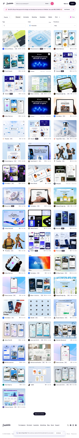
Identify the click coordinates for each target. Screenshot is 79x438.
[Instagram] (73, 425)
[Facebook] (70, 425)
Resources (74, 433)
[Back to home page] (9, 3)
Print (56, 17)
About (52, 425)
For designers (22, 425)
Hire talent (29, 425)
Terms (13, 433)
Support (57, 425)
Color (29, 21)
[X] (68, 425)
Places (68, 433)
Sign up (66, 3)
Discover (18, 17)
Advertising (43, 425)
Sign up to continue (39, 413)
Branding (34, 17)
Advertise (48, 71)
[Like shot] (19, 48)
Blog (48, 425)
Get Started (67, 9)
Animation (26, 17)
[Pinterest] (76, 425)
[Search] (52, 3)
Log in (72, 3)
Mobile (50, 17)
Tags (3, 21)
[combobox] (29, 3)
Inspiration (36, 425)
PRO (16, 48)
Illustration (42, 17)
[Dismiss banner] (64, 431)
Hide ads (42, 71)
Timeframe (56, 21)
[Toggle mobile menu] (4, 3)
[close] (73, 9)
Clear (50, 22)
